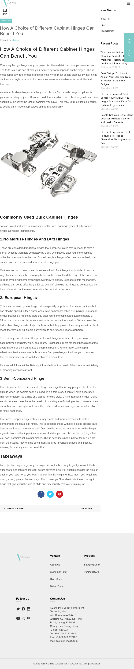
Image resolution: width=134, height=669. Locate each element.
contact (129, 47)
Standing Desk (92, 564)
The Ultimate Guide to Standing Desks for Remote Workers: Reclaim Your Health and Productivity (116, 58)
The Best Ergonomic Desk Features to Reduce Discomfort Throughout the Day (116, 137)
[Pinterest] (29, 618)
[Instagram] (23, 618)
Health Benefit (107, 31)
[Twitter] (18, 609)
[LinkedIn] (29, 609)
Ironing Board (91, 571)
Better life (6, 20)
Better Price (56, 586)
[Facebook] (23, 609)
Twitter (50, 494)
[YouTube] (18, 618)
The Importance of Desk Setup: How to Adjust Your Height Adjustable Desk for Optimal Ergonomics (115, 99)
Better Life (105, 19)
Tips (102, 25)
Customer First (58, 571)
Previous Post (15, 508)
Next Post (87, 508)
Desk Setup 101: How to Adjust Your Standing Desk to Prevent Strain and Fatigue (115, 79)
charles (16, 40)
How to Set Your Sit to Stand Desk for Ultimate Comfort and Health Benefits (116, 118)
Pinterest (59, 494)
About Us (55, 564)
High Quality (57, 579)
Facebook (41, 494)
